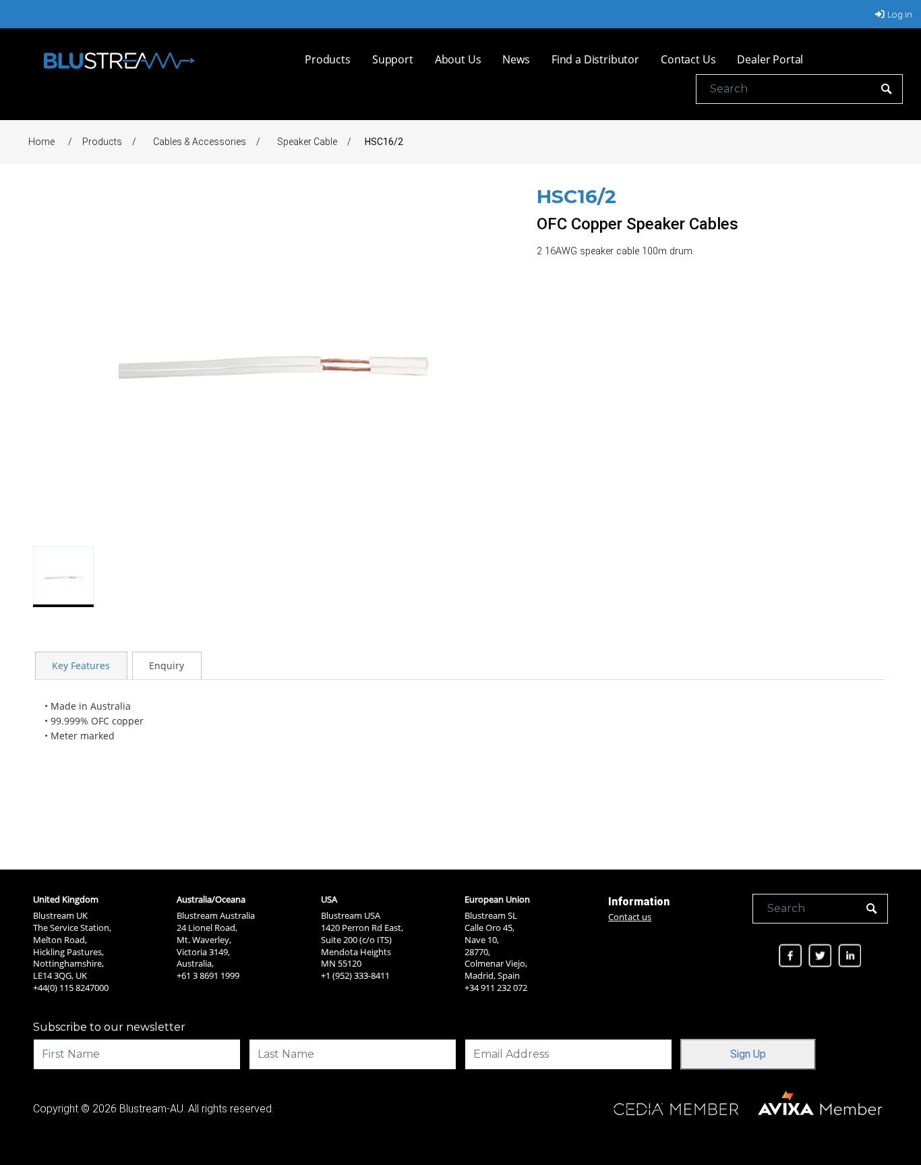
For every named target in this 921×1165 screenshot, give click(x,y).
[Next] (490, 361)
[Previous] (50, 361)
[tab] (81, 665)
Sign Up (748, 1054)
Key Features (81, 665)
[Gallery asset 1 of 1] (270, 361)
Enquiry (166, 665)
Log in (899, 14)
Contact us (629, 917)
